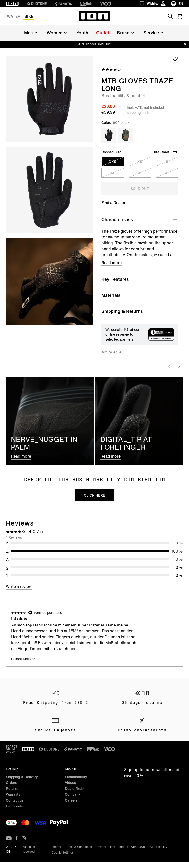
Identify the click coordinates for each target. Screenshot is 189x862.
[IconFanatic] (63, 3)
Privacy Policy (105, 847)
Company (72, 794)
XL (167, 172)
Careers (71, 800)
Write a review (19, 586)
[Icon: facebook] (17, 838)
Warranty (13, 794)
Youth (82, 32)
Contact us (14, 800)
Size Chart (161, 152)
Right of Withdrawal (132, 847)
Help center (15, 806)
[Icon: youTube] (9, 838)
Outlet (102, 32)
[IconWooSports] (105, 3)
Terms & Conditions (78, 847)
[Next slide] (179, 366)
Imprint (56, 847)
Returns (12, 788)
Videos (70, 782)
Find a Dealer (113, 203)
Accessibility (158, 847)
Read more (111, 262)
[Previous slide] (169, 366)
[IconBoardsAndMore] (11, 749)
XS (139, 161)
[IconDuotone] (37, 3)
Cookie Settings (63, 852)
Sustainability (76, 776)
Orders (11, 782)
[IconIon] (12, 3)
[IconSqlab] (86, 3)
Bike (28, 16)
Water (13, 16)
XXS (112, 161)
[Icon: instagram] (24, 838)
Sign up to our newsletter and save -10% (151, 773)
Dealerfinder (75, 788)
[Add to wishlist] (175, 59)
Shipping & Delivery (22, 776)
